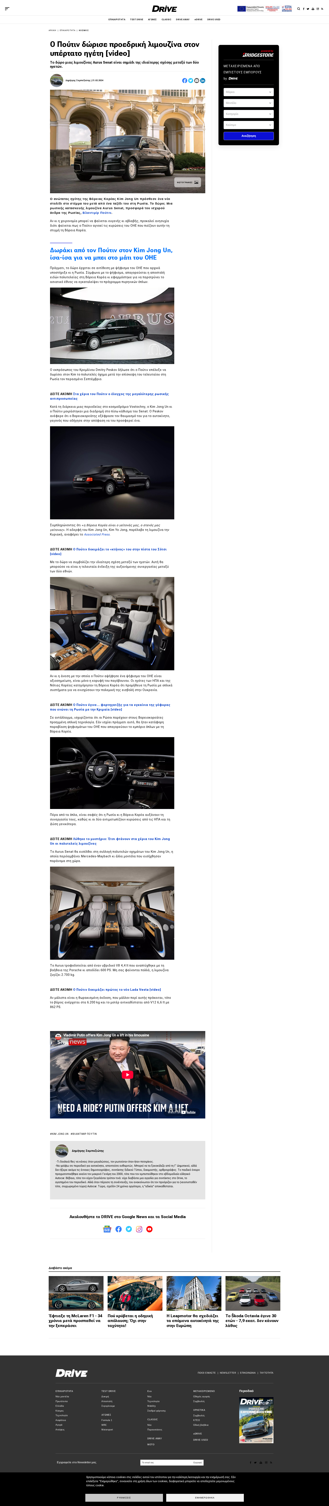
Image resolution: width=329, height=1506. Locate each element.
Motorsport (107, 1429)
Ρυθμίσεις (124, 1497)
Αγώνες (152, 19)
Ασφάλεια (61, 1420)
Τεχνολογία (62, 1415)
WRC (104, 1425)
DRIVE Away (183, 19)
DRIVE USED (214, 19)
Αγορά (59, 1425)
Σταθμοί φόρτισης (156, 1410)
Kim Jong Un (60, 1134)
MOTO (150, 1444)
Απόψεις (60, 1429)
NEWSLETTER (228, 1373)
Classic (166, 19)
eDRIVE (198, 19)
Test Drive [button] (108, 1391)
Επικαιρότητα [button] (64, 1391)
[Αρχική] (164, 8)
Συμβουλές (199, 1401)
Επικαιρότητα (116, 19)
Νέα (149, 1396)
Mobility (151, 1406)
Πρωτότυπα (62, 1401)
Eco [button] (149, 1391)
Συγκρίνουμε (108, 1406)
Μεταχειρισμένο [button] (204, 1391)
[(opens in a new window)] (304, 9)
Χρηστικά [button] (199, 1410)
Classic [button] (152, 1419)
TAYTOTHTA (266, 1373)
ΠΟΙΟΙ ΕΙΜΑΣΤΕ (207, 1373)
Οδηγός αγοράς (201, 1396)
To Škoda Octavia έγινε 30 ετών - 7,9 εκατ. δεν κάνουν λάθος (252, 1320)
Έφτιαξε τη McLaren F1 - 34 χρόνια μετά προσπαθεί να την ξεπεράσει (75, 1320)
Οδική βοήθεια (201, 1425)
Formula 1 (106, 1420)
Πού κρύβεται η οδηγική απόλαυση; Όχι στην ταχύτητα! (130, 1320)
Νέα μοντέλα (62, 1396)
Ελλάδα (60, 1406)
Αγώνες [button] (106, 1415)
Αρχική (52, 30)
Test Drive (136, 19)
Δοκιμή (105, 1396)
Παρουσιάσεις (154, 1429)
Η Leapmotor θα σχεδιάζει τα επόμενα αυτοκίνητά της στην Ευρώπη (193, 1320)
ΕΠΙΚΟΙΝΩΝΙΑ (248, 1373)
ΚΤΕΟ (196, 1420)
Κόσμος (84, 30)
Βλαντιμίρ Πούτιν (85, 1134)
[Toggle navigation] (7, 9)
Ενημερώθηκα (205, 1497)
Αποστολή (106, 1401)
